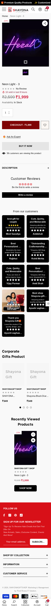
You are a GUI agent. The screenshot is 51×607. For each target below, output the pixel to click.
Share (45, 23)
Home (5, 16)
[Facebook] (5, 515)
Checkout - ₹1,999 (21, 125)
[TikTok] (22, 515)
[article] (13, 226)
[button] (33, 9)
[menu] (4, 9)
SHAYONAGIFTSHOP (11, 389)
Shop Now (25, 488)
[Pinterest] (16, 515)
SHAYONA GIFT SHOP (24, 468)
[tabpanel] (25, 43)
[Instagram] (10, 515)
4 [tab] (31, 407)
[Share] (45, 23)
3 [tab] (27, 407)
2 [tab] (24, 407)
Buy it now (25, 146)
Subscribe (38, 542)
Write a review (25, 195)
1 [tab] (25, 62)
